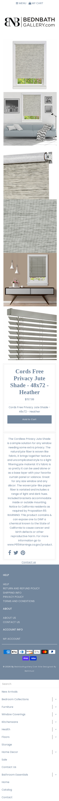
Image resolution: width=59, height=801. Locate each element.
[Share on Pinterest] (23, 554)
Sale (4, 760)
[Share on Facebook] (9, 554)
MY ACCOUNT (11, 639)
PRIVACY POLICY (13, 597)
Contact (7, 797)
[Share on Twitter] (15, 554)
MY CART (37, 3)
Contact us (29, 562)
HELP (6, 584)
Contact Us (9, 767)
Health (6, 729)
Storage (7, 744)
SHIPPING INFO (12, 593)
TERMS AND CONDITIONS (19, 601)
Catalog (7, 790)
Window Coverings (13, 714)
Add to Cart (29, 419)
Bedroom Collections (15, 699)
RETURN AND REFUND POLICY (21, 588)
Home (5, 782)
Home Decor (10, 752)
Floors (6, 737)
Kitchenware (10, 722)
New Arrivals (10, 692)
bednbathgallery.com (26, 666)
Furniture (7, 707)
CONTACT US (11, 622)
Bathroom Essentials (15, 775)
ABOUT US (9, 618)
